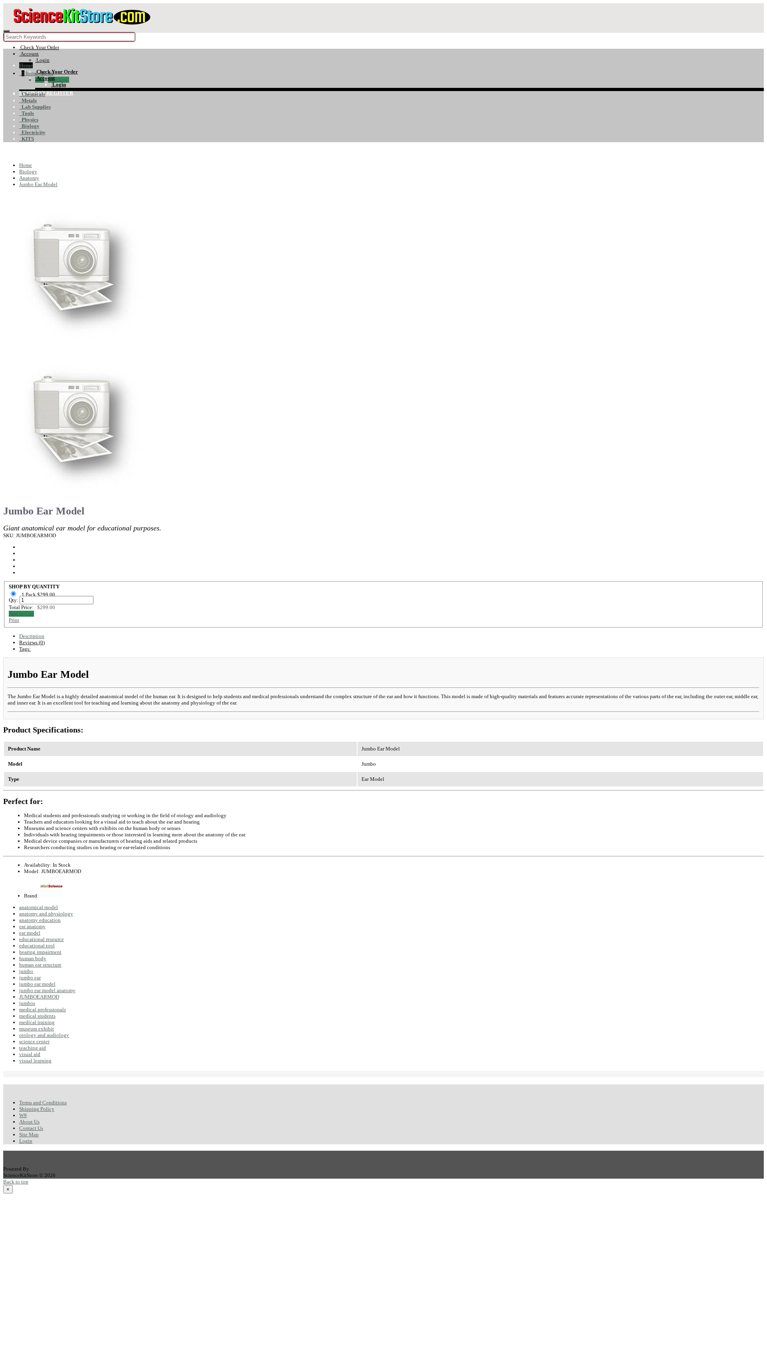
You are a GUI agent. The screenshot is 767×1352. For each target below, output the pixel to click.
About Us (29, 1122)
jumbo (26, 971)
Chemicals (32, 94)
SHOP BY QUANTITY (34, 587)
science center (34, 1041)
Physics (28, 120)
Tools (26, 113)
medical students (37, 1016)
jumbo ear (30, 978)
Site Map (29, 1135)
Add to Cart (21, 614)
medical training (37, 1022)
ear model (29, 933)
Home (26, 65)
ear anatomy (32, 926)
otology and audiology (44, 1035)
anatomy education (40, 920)
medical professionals (42, 1010)
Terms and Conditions (43, 1103)
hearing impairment (40, 952)
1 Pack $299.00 (39, 595)
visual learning (35, 1061)
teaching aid (32, 1048)
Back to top (15, 1182)
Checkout (58, 80)
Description (31, 636)
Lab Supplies (35, 107)
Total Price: (32, 607)
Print (14, 620)
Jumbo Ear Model (38, 184)
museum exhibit (36, 1029)
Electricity (32, 132)
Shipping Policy (36, 1109)
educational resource (41, 939)
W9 (23, 1115)
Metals (28, 100)
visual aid (29, 1054)
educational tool (37, 946)
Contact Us (31, 1128)
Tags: (25, 649)
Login (25, 1141)
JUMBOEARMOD (39, 997)
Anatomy (29, 178)
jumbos (27, 1003)
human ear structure (40, 965)
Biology (29, 126)
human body (32, 958)
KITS (26, 139)
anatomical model (38, 907)
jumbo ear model (37, 984)
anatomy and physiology (46, 914)
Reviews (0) (32, 642)
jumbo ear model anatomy (47, 990)
